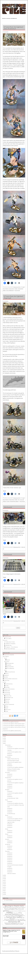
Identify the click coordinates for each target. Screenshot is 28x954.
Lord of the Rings (6, 915)
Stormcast (17, 919)
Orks (5, 917)
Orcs (19, 499)
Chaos (10, 908)
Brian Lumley (6, 936)
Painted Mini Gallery (14, 501)
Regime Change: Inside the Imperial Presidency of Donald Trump (11, 930)
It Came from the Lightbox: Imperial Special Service (13, 725)
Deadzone (19, 908)
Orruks (8, 501)
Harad (19, 911)
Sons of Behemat (9, 290)
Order (24, 915)
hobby (16, 288)
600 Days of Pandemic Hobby (13, 769)
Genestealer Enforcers (13, 911)
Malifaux (12, 915)
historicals (23, 911)
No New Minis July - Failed (12, 798)
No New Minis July (11, 813)
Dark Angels (14, 908)
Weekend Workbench (12, 770)
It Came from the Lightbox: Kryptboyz (13, 297)
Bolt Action (6, 908)
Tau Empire (22, 919)
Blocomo (17, 951)
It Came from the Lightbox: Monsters (15, 803)
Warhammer (21, 920)
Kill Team (21, 914)
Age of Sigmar (6, 288)
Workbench (8, 507)
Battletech (23, 907)
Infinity (20, 913)
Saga (23, 917)
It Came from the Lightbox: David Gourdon (12, 730)
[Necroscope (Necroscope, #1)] (23, 939)
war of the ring (21, 923)
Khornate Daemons (12, 914)
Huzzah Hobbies (8, 900)
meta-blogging (18, 915)
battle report (19, 907)
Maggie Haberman (7, 932)
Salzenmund (6, 919)
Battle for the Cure (12, 907)
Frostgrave (17, 909)
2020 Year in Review (11, 873)
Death (23, 908)
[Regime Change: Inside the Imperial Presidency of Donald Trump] (23, 933)
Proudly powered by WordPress (8, 951)
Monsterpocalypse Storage (13, 760)
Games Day (21, 909)
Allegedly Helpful (19, 906)
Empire (12, 909)
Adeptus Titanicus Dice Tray (13, 758)
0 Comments (5, 31)
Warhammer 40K (14, 922)
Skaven (12, 919)
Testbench (9, 847)
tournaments (10, 920)
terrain (4, 920)
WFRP (14, 924)
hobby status (15, 912)
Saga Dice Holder (11, 822)
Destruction (11, 288)
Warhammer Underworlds (10, 923)
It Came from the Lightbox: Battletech (15, 767)
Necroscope (6, 935)
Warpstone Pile (16, 287)
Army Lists (6, 907)
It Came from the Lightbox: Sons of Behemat (13, 27)
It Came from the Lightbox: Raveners (11, 722)
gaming (6, 911)
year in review (19, 924)
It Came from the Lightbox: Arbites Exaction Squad (13, 723)
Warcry (16, 920)
